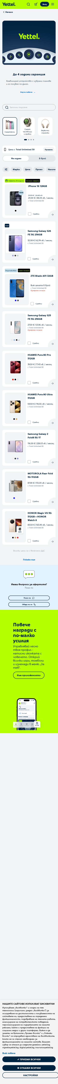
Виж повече (8, 1053)
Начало (9, 12)
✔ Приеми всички (29, 1059)
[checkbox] (29, 213)
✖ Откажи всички (29, 1067)
